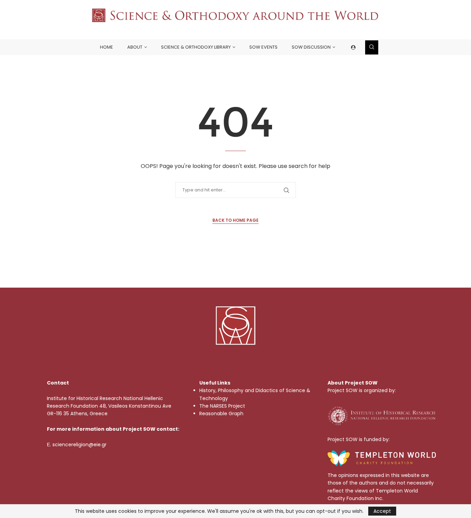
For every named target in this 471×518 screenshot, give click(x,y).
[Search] (371, 47)
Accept (382, 511)
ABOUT (134, 47)
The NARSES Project (222, 405)
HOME (106, 47)
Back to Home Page (235, 220)
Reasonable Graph (221, 413)
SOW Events (263, 47)
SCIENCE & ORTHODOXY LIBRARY (196, 47)
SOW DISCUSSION (311, 47)
